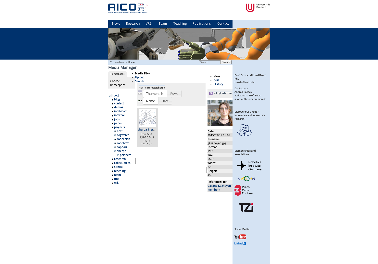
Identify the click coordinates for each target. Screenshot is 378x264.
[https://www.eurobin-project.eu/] (246, 181)
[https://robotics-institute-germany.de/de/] (249, 172)
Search (226, 62)
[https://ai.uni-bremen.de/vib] (244, 139)
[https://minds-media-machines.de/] (244, 195)
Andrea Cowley (243, 92)
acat (119, 131)
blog (117, 99)
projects (119, 127)
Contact (223, 23)
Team (163, 23)
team (117, 175)
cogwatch (123, 135)
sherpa (121, 151)
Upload (140, 77)
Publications (202, 23)
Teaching (180, 23)
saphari (122, 147)
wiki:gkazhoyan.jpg (225, 93)
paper (118, 123)
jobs (117, 119)
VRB (149, 23)
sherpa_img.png (148, 129)
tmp (117, 179)
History (218, 84)
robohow (123, 143)
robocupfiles (122, 163)
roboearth (123, 139)
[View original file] (229, 125)
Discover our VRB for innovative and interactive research (249, 115)
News (116, 23)
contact (119, 103)
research (120, 159)
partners (125, 155)
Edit (216, 80)
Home (131, 62)
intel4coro (120, 111)
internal (119, 115)
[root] (115, 95)
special (118, 167)
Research (133, 23)
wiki (116, 183)
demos (118, 107)
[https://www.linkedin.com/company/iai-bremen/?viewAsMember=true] (240, 244)
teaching (120, 171)
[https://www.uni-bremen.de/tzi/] (246, 215)
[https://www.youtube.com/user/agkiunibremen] (240, 238)
